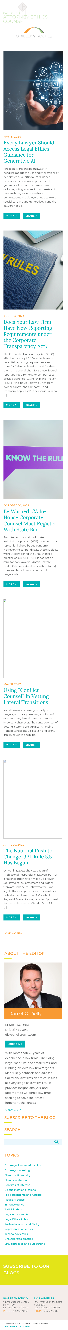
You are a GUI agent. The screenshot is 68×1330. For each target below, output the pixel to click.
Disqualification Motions (20, 1189)
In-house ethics (14, 1204)
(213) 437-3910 (19, 1024)
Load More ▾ (12, 933)
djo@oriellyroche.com (20, 1034)
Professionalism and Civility (22, 1224)
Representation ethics (18, 1229)
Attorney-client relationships (22, 1165)
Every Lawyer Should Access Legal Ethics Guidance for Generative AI (28, 151)
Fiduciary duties (14, 1199)
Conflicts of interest (17, 1185)
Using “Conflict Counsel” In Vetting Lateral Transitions (26, 696)
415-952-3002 (20, 1311)
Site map (24, 1326)
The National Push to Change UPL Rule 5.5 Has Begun (27, 856)
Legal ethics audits (16, 1214)
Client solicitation (15, 1180)
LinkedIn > (15, 1044)
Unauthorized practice (18, 1238)
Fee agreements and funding (23, 1194)
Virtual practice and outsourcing (24, 1243)
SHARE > (31, 215)
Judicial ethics (13, 1209)
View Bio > (13, 1109)
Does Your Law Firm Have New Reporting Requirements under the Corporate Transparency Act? (27, 334)
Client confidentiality (17, 1175)
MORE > (11, 215)
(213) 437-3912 (18, 1030)
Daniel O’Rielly (25, 1013)
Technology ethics (16, 1234)
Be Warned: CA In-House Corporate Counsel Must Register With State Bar (29, 520)
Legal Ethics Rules (16, 1219)
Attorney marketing (17, 1170)
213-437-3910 (51, 1311)
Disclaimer (10, 1326)
